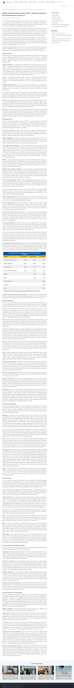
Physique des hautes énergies (57, 20)
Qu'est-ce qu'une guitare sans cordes (58, 33)
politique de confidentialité (50, 1)
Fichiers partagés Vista (56, 42)
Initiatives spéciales (55, 15)
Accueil (9, 9)
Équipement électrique (23, 1)
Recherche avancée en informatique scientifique (60, 24)
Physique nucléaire (55, 22)
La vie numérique (41, 1)
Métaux (53, 36)
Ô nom (58, 1)
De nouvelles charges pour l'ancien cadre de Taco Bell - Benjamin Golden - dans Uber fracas (62, 35)
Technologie (16, 1)
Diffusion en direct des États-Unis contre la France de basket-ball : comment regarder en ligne (62, 38)
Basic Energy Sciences (56, 17)
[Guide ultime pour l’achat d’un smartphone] (64, 670)
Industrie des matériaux (33, 1)
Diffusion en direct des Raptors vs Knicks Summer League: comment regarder (62, 40)
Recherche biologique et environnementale (59, 26)
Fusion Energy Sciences (56, 19)
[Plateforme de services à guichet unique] (7, 2)
